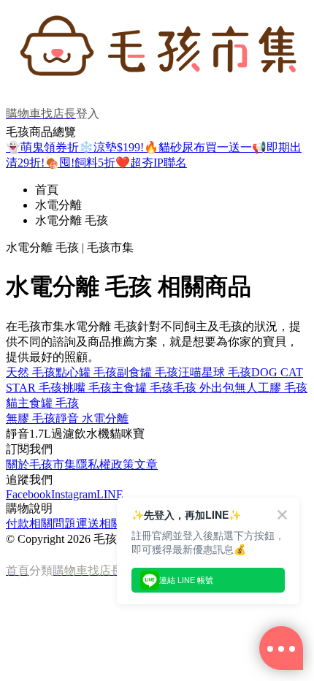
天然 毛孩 (30, 372)
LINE (109, 494)
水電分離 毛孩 (71, 220)
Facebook (28, 494)
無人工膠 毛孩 (270, 387)
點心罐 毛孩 (86, 372)
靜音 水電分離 (92, 418)
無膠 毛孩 (30, 418)
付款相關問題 (41, 523)
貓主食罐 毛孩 (42, 403)
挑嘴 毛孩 (87, 387)
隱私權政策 (105, 464)
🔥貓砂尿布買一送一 (198, 147)
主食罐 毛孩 (142, 387)
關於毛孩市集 (41, 464)
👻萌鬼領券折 (42, 147)
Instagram (73, 494)
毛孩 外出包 (203, 387)
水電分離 (58, 205)
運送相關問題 (111, 523)
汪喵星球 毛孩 (214, 372)
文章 (146, 464)
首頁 (46, 189)
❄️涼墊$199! (111, 147)
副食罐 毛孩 (147, 372)
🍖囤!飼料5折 (80, 162)
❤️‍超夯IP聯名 (151, 162)
